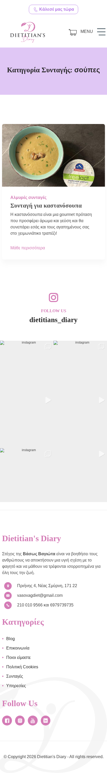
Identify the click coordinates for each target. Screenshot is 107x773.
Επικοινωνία (17, 648)
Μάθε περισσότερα (27, 248)
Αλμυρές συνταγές (28, 197)
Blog (10, 638)
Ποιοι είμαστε (18, 657)
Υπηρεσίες (16, 685)
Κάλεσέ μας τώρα (56, 9)
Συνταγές (14, 676)
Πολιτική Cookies (22, 667)
